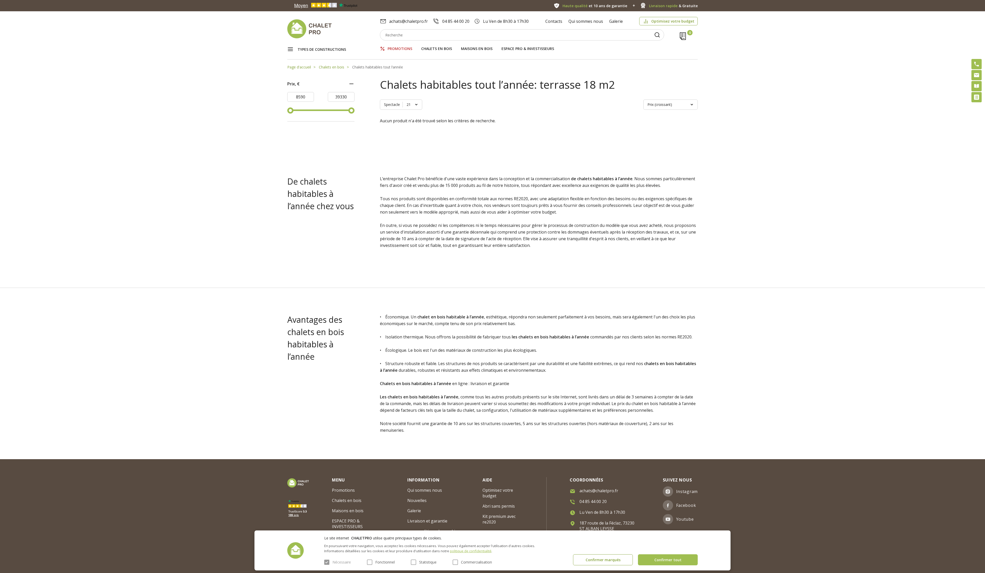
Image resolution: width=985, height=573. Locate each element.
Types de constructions (322, 49)
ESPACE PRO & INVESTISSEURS (527, 48)
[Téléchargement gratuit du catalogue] (976, 86)
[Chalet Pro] (333, 28)
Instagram (687, 491)
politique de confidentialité (470, 551)
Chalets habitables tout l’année (377, 67)
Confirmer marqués (603, 559)
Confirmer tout (668, 559)
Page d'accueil (299, 67)
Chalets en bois (436, 48)
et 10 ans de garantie (595, 5)
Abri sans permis (498, 506)
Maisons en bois (477, 48)
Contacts (553, 21)
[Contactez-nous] (976, 75)
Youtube (685, 519)
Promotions (400, 48)
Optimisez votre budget (672, 21)
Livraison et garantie (427, 521)
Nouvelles (417, 500)
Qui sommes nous (585, 21)
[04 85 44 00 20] (976, 64)
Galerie (616, 21)
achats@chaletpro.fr (408, 21)
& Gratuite (673, 5)
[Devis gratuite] (976, 97)
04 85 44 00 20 (455, 21)
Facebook (686, 505)
